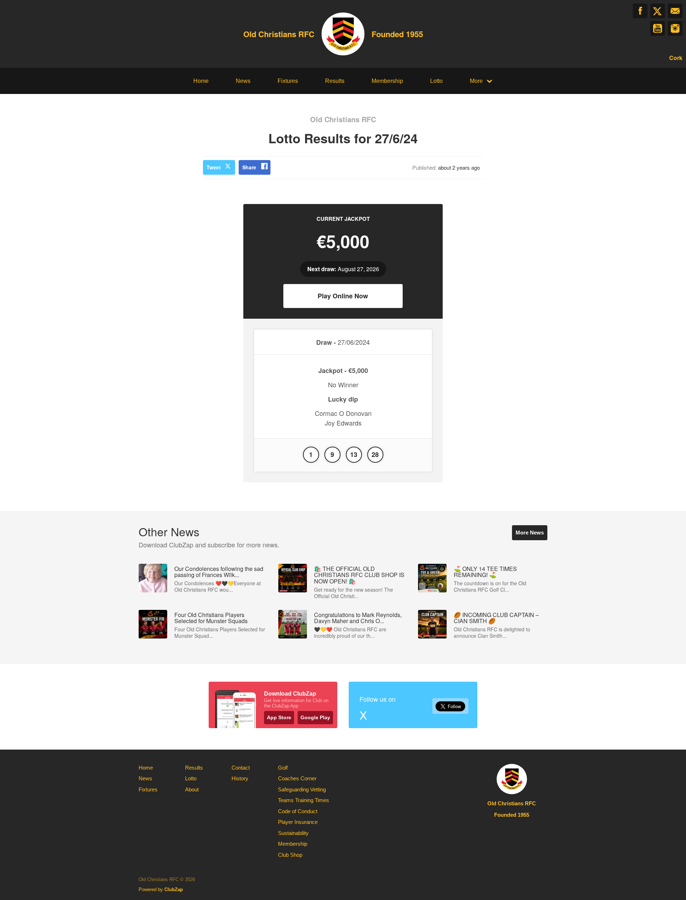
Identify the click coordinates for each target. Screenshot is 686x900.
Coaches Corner (297, 778)
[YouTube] (657, 28)
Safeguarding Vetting (302, 789)
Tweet (214, 167)
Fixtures (288, 81)
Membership (387, 81)
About (192, 789)
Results (334, 81)
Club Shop (290, 855)
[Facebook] (640, 11)
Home (201, 81)
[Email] (675, 11)
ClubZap (173, 889)
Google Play (315, 717)
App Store (279, 717)
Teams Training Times (303, 800)
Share (249, 167)
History (240, 778)
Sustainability (293, 833)
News (243, 81)
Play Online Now (343, 295)
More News (530, 532)
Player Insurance (298, 822)
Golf (283, 768)
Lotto (436, 81)
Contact (241, 768)
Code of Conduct (297, 811)
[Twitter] (657, 11)
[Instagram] (675, 28)
